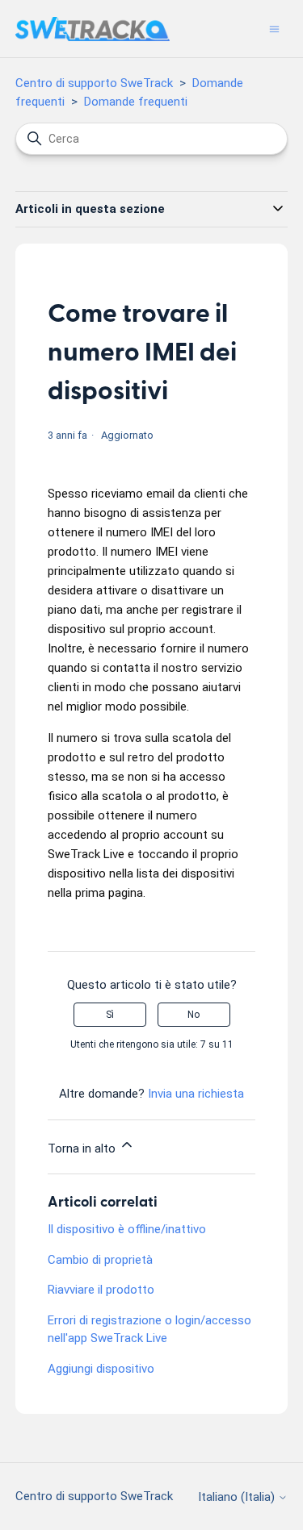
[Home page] (92, 29)
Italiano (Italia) (238, 1497)
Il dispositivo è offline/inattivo (127, 1229)
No (193, 1014)
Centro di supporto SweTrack (94, 83)
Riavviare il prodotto (101, 1289)
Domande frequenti (135, 101)
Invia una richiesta (196, 1093)
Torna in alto (83, 1148)
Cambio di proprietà (100, 1260)
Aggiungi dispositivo (101, 1368)
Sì (110, 1014)
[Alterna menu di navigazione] (274, 28)
